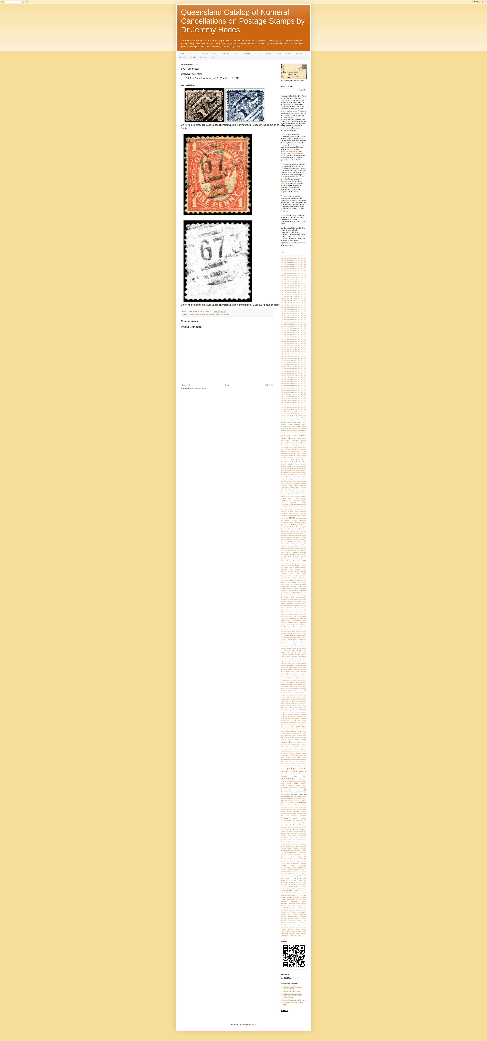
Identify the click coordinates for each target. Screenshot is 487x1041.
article (298, 426)
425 (302, 349)
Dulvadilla (295, 539)
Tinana (292, 861)
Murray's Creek (301, 716)
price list (285, 215)
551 (296, 379)
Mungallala (303, 712)
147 (296, 286)
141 (305, 283)
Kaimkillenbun (285, 629)
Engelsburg (295, 552)
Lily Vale (297, 652)
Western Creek (285, 912)
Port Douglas (299, 766)
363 (305, 335)
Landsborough (291, 648)
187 (282, 296)
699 (285, 411)
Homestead (302, 607)
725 (299, 413)
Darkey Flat (285, 527)
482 (305, 362)
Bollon (304, 453)
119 (293, 279)
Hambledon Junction (287, 599)
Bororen (303, 457)
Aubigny (283, 428)
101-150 (214, 53)
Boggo (299, 453)
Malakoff (303, 669)
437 (282, 354)
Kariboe (304, 631)
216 (288, 303)
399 (305, 343)
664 (287, 405)
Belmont (298, 442)
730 (302, 413)
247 (299, 309)
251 (285, 311)
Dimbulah (293, 531)
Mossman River (285, 695)
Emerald (300, 548)
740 (282, 415)
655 (293, 403)
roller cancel (291, 807)
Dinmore (303, 531)
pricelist (296, 774)
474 (282, 362)
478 (293, 362)
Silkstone (295, 818)
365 (285, 337)
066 (282, 268)
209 (293, 300)
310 (290, 324)
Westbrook (292, 910)
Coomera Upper (293, 511)
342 (302, 330)
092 (296, 273)
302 (293, 322)
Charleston (284, 489)
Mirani (300, 684)
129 (296, 281)
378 (296, 339)
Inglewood (289, 614)
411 (287, 347)
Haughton (290, 601)
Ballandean (302, 430)
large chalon (296, 650)
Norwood (283, 739)
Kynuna (296, 644)
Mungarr (296, 714)
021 (296, 258)
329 (293, 328)
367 (290, 337)
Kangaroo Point (301, 629)
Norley (299, 731)
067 (285, 268)
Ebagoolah (303, 544)
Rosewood (296, 809)
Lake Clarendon (291, 646)
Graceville (283, 590)
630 (287, 398)
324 (305, 326)
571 (299, 383)
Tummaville (303, 890)
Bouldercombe (285, 460)
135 (287, 283)
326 (285, 328)
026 (282, 260)
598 (299, 390)
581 (302, 386)
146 (293, 286)
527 (305, 373)
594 (287, 390)
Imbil (296, 612)
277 (282, 318)
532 (293, 375)
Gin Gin (283, 580)
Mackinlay (289, 667)
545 (305, 377)
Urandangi (289, 897)
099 (290, 275)
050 (290, 264)
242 (285, 309)
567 (287, 383)
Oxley (300, 749)
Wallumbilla (284, 903)
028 (287, 260)
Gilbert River (284, 578)
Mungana (283, 714)
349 (296, 332)
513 (290, 371)
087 (282, 273)
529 (285, 375)
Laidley (283, 646)
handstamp (303, 599)
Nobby (298, 729)
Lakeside (283, 648)
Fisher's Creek (285, 563)
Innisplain (300, 614)
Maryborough (290, 678)
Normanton (294, 733)
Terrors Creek (285, 850)
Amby (299, 422)
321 (296, 326)
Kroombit (283, 644)
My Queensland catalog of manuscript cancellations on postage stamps (292, 996)
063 (299, 266)
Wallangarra (294, 901)
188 (285, 296)
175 (299, 292)
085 (302, 271)
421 (290, 349)
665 (290, 405)
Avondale (296, 428)
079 (285, 271)
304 (299, 322)
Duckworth (296, 537)
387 (296, 341)
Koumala (303, 642)
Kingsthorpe (302, 639)
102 (299, 275)
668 (296, 405)
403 (290, 345)
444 (305, 354)
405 (296, 345)
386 (293, 341)
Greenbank (289, 592)
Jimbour (283, 624)
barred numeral (194, 314)
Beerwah (289, 442)
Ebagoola (295, 544)
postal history (289, 771)
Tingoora (303, 861)
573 (305, 383)
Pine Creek (284, 761)
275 (302, 315)
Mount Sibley (302, 703)
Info (189, 53)
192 (296, 296)
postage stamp (210, 314)
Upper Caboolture (286, 895)
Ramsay (298, 785)
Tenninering (302, 848)
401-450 (278, 53)
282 (296, 318)
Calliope (290, 479)
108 (291, 277)
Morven (297, 693)
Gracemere (303, 588)
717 (282, 413)
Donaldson (296, 533)
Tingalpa (297, 861)
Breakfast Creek (293, 464)
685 (282, 409)
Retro (304, 796)
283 (299, 318)
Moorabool (284, 693)
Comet (304, 502)
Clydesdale (284, 500)
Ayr (300, 428)
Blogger (252, 1025)
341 (299, 330)
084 (299, 271)
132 (305, 281)
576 (287, 386)
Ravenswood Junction (296, 790)
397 (299, 343)
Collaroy (303, 500)
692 (296, 409)
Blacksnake (294, 449)
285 (305, 318)
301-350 (257, 53)
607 (299, 392)
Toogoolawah (295, 863)
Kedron (289, 633)
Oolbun (299, 747)
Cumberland (302, 520)
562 (302, 381)
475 (285, 362)
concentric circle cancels (289, 507)
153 (287, 288)
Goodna (296, 584)
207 (287, 300)
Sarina (289, 813)
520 (285, 373)
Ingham (283, 614)
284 (302, 318)
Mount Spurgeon (286, 705)
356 (287, 335)
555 (282, 381)
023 (299, 258)
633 (296, 398)
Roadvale (303, 800)
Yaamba (283, 929)
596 (293, 390)
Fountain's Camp (287, 569)
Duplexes (296, 145)
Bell (294, 442)
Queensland (219, 314)
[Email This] (215, 311)
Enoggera (303, 552)
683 (302, 407)
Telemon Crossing (292, 848)
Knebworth (289, 642)
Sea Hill (293, 813)
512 (287, 371)
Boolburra (292, 455)
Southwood (284, 827)
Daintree (288, 524)
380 (302, 339)
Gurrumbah (295, 595)
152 (285, 288)
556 (285, 381)
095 (305, 273)
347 (290, 332)
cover (292, 518)
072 (299, 268)
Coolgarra (290, 509)
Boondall (283, 457)
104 (305, 275)
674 (285, 407)
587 (293, 388)
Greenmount (297, 592)
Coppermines (292, 515)
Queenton (284, 781)
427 (282, 351)
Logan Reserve (292, 658)
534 (299, 375)
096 (282, 275)
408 (305, 345)
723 (293, 413)
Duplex (289, 542)
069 (290, 268)
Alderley (303, 418)
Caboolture (297, 477)
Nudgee (296, 739)
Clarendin (297, 496)
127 (290, 281)
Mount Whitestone (290, 707)
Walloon (303, 901)
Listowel (303, 654)
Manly (288, 671)
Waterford (283, 905)
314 (302, 324)
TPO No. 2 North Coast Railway (296, 874)
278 (285, 318)
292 (299, 320)
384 (287, 341)
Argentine (283, 426)
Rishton (290, 800)
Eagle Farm (297, 541)
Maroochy (303, 675)
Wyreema (303, 927)
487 (293, 364)
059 (290, 266)
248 (302, 309)
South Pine (289, 825)
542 (296, 377)
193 (299, 296)
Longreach (290, 661)
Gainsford (283, 571)
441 (296, 354)
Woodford (283, 920)
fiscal (304, 561)
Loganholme (302, 658)
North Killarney (297, 735)
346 (287, 332)
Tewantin (299, 850)
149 (302, 286)
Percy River (298, 755)
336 (285, 330)
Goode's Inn (289, 584)
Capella (290, 485)
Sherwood (303, 815)
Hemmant (290, 603)
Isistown (299, 620)
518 (305, 371)
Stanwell (283, 835)
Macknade (296, 667)
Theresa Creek (286, 854)
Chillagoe (283, 494)
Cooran (291, 513)
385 (290, 341)
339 (293, 330)
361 (299, 335)
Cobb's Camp (292, 500)
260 (285, 313)
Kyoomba (303, 644)
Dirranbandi (284, 533)
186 (305, 294)
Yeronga (303, 933)
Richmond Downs (301, 798)
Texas (304, 850)
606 (296, 392)
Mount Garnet (297, 699)
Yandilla (297, 929)
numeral (202, 314)
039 (290, 262)
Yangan (283, 931)
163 (290, 290)
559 (293, 381)
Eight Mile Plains (300, 546)
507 (299, 369)
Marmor (297, 675)
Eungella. (296, 556)
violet (304, 899)
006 (296, 256)
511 (285, 371)
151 (282, 288)
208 (290, 300)
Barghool (303, 432)
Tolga (288, 863)
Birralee (300, 447)
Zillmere (299, 935)
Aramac (304, 424)
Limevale (291, 654)
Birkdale (295, 447)
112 (302, 277)
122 (302, 279)
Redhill (304, 792)
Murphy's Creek (291, 716)
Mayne (298, 678)
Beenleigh (284, 442)
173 (293, 292)
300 (287, 322)
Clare (292, 496)
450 (290, 356)
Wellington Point (301, 905)
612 (287, 394)
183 (296, 294)
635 (302, 398)
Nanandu (303, 718)
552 (299, 379)
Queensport (302, 779)
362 (302, 335)
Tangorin (295, 844)
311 (293, 324)
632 (293, 398)
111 (299, 277)
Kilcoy (282, 635)
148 (299, 286)
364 (282, 337)
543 (299, 377)
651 (290, 403)
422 (293, 349)
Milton (296, 684)
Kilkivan (287, 635)
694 (299, 409)
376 (290, 339)
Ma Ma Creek (295, 665)
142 (282, 286)
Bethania (283, 445)
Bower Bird (295, 462)
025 (305, 258)
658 (302, 403)
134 (285, 283)
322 (299, 326)
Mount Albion (294, 695)
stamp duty (302, 831)
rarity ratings (288, 196)
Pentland (292, 755)
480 (299, 362)
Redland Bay (285, 794)
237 (296, 307)
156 (296, 288)
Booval (297, 457)
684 (305, 407)
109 (294, 277)
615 (296, 394)
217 (291, 303)
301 (290, 322)
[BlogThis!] (217, 311)
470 (296, 360)
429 (287, 351)
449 (287, 356)
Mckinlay (283, 680)
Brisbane (283, 466)
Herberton (284, 605)
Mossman (303, 693)
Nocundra (293, 731)
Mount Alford (302, 695)
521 (287, 373)
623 (293, 396)
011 (305, 256)
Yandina (303, 929)
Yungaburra (293, 935)
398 (302, 343)
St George (300, 829)
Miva (300, 686)
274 (299, 315)
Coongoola (284, 513)
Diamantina (284, 529)
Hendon (297, 603)
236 (293, 307)
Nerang (299, 722)
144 (287, 286)
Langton (299, 648)
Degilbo (304, 527)
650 (287, 403)
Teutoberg (293, 850)
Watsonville (291, 905)
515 (296, 371)
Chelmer (283, 492)
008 (302, 256)
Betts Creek (290, 445)
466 (285, 360)
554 (305, 379)
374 (285, 339)
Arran (288, 426)
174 (296, 292)
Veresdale (303, 897)
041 (296, 262)
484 (285, 364)
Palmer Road (295, 751)
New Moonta (285, 727)
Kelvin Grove (297, 633)
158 (302, 288)
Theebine (303, 852)
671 (302, 405)
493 (285, 366)
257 (302, 311)
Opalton (283, 749)
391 (282, 343)
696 (305, 409)
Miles (297, 682)
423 (296, 349)
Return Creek (285, 798)
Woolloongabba (292, 922)
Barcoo (297, 432)
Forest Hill (284, 565)
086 (305, 271)
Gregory (303, 592)
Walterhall (292, 903)
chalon (297, 487)
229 (299, 305)
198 (287, 298)
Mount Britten (285, 697)
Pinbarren (303, 759)
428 (285, 351)
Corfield (304, 515)
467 (287, 360)
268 (282, 315)
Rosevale (289, 809)
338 (290, 330)
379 (299, 339)
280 (290, 318)
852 (293, 415)
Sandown (303, 811)
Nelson (294, 722)
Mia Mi (304, 680)
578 (293, 386)
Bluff (304, 451)
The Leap (297, 852)
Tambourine (289, 844)
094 (302, 273)
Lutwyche (283, 665)
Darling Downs (295, 527)
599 (302, 390)
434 (299, 351)
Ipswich (303, 616)
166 (299, 290)
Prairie (282, 774)
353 (305, 332)
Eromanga (284, 554)
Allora (298, 420)
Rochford (292, 803)
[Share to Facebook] (222, 311)
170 (285, 292)
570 (296, 383)
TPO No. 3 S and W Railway (294, 880)
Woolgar (283, 922)
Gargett (290, 571)
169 (282, 292)
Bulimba (303, 470)
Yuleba (287, 935)
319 (290, 326)
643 (296, 401)
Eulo (304, 554)
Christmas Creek (300, 494)
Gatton (297, 571)
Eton (291, 554)
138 (296, 283)
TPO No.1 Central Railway (289, 886)
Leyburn (283, 652)
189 (287, 296)
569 (293, 383)
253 (290, 311)
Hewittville (290, 605)
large (288, 650)
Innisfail (294, 614)
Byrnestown (289, 477)
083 (296, 271)
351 (299, 332)
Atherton (303, 426)
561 (299, 381)
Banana (283, 432)
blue (301, 451)
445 (282, 356)
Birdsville (289, 447)
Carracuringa (302, 485)
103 (302, 275)
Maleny (283, 671)
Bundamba (292, 472)
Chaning (303, 487)
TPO (304, 867)
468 (290, 360)
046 (305, 262)
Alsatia (294, 422)
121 (299, 279)
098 (287, 275)
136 (290, 283)
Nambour (297, 718)
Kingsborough (292, 639)
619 (282, 396)
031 (293, 260)
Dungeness (302, 539)
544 (302, 377)
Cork (287, 518)
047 (282, 264)
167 (302, 290)
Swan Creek (296, 839)
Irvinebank (293, 618)
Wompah (297, 918)
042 (299, 262)
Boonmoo (291, 457)
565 (282, 383)
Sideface (226, 314)
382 (282, 341)
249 (305, 309)
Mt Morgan (289, 710)
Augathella (289, 428)
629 (285, 398)
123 (305, 279)
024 (302, 258)
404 (293, 345)
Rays (292, 136)
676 (287, 407)
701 (290, 411)
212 (302, 300)
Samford (288, 811)
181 (290, 294)
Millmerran (284, 684)
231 (305, 305)
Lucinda (303, 663)
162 (287, 290)
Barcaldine (290, 432)
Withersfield (302, 916)
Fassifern (303, 559)
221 (305, 303)
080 (287, 271)
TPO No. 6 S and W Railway (297, 884)
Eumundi (283, 556)
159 (305, 288)
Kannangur (284, 631)
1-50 (196, 53)
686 (285, 409)
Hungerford (284, 612)
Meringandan (298, 680)
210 (296, 300)
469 (293, 360)
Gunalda (283, 595)
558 (290, 381)
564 (305, 381)
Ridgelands (284, 800)
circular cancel (285, 496)
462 (299, 358)
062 (296, 266)
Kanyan (298, 631)
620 (285, 396)
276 (305, 315)
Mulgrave (291, 712)
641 (290, 401)
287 (285, 320)
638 (282, 401)
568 (290, 383)
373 (282, 339)
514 (293, 371)
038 (287, 262)
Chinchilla (290, 494)
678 (293, 407)
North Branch (302, 733)
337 (287, 330)
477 (290, 362)
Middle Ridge (285, 682)
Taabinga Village (286, 842)
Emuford (287, 552)
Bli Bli (297, 451)
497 (296, 366)
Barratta (295, 435)
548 (287, 379)
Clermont (283, 498)
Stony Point (294, 837)
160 (282, 290)
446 (285, 356)
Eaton (289, 544)
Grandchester (293, 590)
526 (302, 373)
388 (299, 341)
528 (282, 375)
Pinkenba (283, 764)
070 (293, 268)
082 (293, 271)
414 (296, 347)
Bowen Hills (288, 462)
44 (290, 354)
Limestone (284, 654)
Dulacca (283, 539)
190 (290, 296)
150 (305, 286)
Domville (290, 533)
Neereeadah (288, 722)
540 (290, 377)
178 (282, 294)
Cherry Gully (297, 492)
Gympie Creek (290, 597)
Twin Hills (289, 893)
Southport (303, 825)
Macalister (303, 665)
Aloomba (283, 422)
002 (285, 256)
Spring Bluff (302, 827)
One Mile (283, 747)
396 (296, 343)
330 (296, 328)
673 (188, 314)
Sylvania (303, 839)
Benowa (303, 442)
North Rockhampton (290, 737)
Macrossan (303, 667)
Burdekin (283, 474)
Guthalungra (302, 595)
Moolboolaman (293, 690)
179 (285, 294)
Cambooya (303, 479)
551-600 (182, 58)
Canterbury (295, 483)
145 (290, 286)
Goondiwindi (302, 586)
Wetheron (283, 916)
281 (293, 318)
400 (282, 345)
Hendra (304, 603)
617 (302, 394)
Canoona (288, 483)
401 (285, 345)
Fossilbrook (303, 567)
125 (285, 281)
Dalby (293, 524)
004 (290, 256)
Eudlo (301, 554)
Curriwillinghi (297, 522)
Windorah (290, 916)
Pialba (304, 757)
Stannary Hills (285, 833)
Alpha (289, 422)
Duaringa (289, 537)
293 (302, 320)
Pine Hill (292, 761)
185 (302, 294)
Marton (283, 678)
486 (290, 364)
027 (285, 260)
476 (287, 362)
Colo (282, 502)
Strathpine (303, 837)
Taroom (288, 846)
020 (293, 258)
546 (282, 379)
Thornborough (285, 859)
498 (299, 366)
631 (290, 398)
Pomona (283, 766)
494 (287, 366)
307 (282, 324)
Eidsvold (290, 546)
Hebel (304, 601)
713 (305, 411)
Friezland (297, 569)
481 (302, 362)
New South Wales (298, 727)
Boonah (303, 455)
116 (287, 279)
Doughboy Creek (286, 535)
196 (282, 298)
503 (287, 369)
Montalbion (303, 688)
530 (287, 375)
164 (293, 290)
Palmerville (303, 751)
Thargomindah (289, 852)
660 (305, 403)
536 (305, 375)
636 (305, 398)
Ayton (287, 430)
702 (293, 411)
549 (290, 379)
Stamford (295, 831)
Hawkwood (298, 601)
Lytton (289, 665)
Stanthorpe (292, 833)
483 (282, 364)
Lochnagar (294, 656)
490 (302, 364)
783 (287, 415)
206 (285, 300)
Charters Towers (301, 489)
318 (287, 326)
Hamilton (296, 599)
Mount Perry (298, 701)
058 (287, 266)
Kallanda (292, 629)
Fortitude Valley (294, 567)
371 (302, 337)
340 (296, 330)
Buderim (287, 470)
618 (305, 394)
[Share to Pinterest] (224, 311)
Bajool (291, 430)
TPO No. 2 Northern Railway (289, 876)
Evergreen (303, 556)
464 (305, 358)
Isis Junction (288, 620)
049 (287, 264)
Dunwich (283, 541)
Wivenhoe (284, 918)
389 (302, 341)
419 (285, 349)
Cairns (304, 477)
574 (282, 386)
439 (288, 354)
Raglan (289, 783)
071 (296, 268)
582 (305, 386)
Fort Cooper (284, 567)
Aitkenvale (291, 418)
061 (293, 266)
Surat (289, 839)
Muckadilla (303, 710)
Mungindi (303, 714)
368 (293, 337)
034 (302, 260)
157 (299, 288)
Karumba (283, 633)
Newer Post (186, 385)
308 (285, 324)
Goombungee (285, 586)
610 (282, 394)
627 (305, 396)
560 (296, 381)
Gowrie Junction (292, 588)
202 (299, 298)
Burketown (295, 474)
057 (285, 266)
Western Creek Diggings (298, 912)
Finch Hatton (297, 561)
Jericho (296, 622)
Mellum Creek (290, 680)
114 (282, 279)
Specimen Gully (293, 827)
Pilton (292, 759)
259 (282, 313)
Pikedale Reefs (285, 759)
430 (290, 351)
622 (290, 396)
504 (290, 369)
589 (299, 388)
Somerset (299, 820)
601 (282, 392)
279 (287, 318)
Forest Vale (291, 565)
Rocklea (291, 805)
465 (282, 360)
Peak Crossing (285, 755)
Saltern (283, 811)
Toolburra (303, 863)
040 (293, 262)
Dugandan (303, 537)
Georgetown (284, 576)
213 (305, 300)
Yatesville (298, 931)
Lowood (298, 663)
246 (296, 309)
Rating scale (293, 787)
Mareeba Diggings (300, 673)
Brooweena (297, 468)
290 (293, 320)
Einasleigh (284, 548)
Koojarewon (296, 642)
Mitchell (286, 686)
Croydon (287, 520)
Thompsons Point (287, 857)
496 (293, 366)
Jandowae (290, 622)
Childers (303, 492)
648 (282, 403)
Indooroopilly (302, 612)
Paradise (291, 753)
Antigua (290, 424)
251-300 (246, 53)
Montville (283, 690)
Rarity (304, 785)
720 (287, 413)
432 (296, 351)
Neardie (304, 720)
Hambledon (302, 597)
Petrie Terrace (285, 757)
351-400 (267, 53)
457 (285, 358)
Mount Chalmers (296, 697)
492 (282, 366)
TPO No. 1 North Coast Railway (290, 869)
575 (285, 386)
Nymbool (299, 742)
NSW (290, 739)
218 (294, 303)
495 (290, 366)
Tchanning (303, 846)
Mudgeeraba (284, 712)
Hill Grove (303, 605)
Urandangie (296, 897)
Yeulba (283, 935)
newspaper (284, 729)
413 (293, 347)
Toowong (292, 865)
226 (290, 305)
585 (287, 388)
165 (296, 290)
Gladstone (293, 580)
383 (285, 341)
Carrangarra (284, 487)
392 (285, 343)
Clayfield (303, 496)
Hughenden (302, 610)
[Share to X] (219, 311)
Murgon (283, 716)
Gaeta (304, 569)
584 (285, 388)
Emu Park (300, 550)
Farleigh (298, 559)
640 (287, 401)
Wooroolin (292, 925)
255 (296, 311)
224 (287, 305)
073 (302, 268)
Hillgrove (283, 607)
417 (305, 347)
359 (293, 335)
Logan (300, 656)
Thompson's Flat (300, 854)
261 (287, 313)
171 (287, 292)
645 (299, 401)
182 (293, 294)
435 (302, 351)
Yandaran (290, 929)
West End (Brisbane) (287, 908)
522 (290, 373)
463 (302, 358)
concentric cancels (300, 504)
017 (290, 258)
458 (287, 358)
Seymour (294, 815)
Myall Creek (291, 718)
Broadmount (302, 466)
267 (305, 313)
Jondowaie (294, 627)
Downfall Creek (296, 535)
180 (287, 294)
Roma (304, 807)
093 (299, 273)
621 (287, 396)
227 (293, 305)
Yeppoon (297, 933)
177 (305, 292)
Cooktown (284, 509)
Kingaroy (283, 639)
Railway (296, 783)
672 (305, 405)
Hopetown (290, 610)
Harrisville (283, 601)
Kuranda (290, 644)
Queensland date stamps (291, 991)
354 (282, 335)
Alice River (293, 420)
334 (305, 328)
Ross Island (302, 809)
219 (297, 303)
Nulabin (304, 739)
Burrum (283, 477)
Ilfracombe (291, 612)
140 (302, 283)
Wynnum (297, 927)
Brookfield (284, 468)
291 (296, 320)
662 (285, 405)
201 (296, 298)
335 (282, 330)
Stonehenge (302, 835)
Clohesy (296, 498)
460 (293, 358)
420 (287, 349)
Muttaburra (284, 718)
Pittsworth (289, 764)
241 (282, 309)
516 (299, 371)
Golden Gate (296, 582)
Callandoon (284, 479)
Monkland (296, 688)
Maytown (303, 678)
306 (305, 322)
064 (302, 266)
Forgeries (284, 192)
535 (302, 375)
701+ (213, 58)
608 (302, 392)
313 (299, 324)
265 (299, 313)
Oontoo (304, 747)
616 (299, 394)
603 (287, 392)
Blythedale (284, 453)
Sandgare (296, 811)
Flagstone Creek (295, 563)
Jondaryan (287, 627)
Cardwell (295, 485)
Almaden (303, 420)
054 (302, 264)
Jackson (283, 622)
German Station (301, 576)
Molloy (304, 686)
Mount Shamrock (292, 703)
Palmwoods (284, 753)
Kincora (304, 637)
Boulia (293, 460)
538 (285, 377)
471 (299, 360)
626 (302, 396)
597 (296, 390)
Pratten (287, 774)
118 (290, 279)
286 (282, 320)
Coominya (303, 511)
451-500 (288, 53)
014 (285, 258)
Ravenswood (284, 790)
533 (296, 375)
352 (302, 332)
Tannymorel (302, 844)
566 (285, 383)
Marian (283, 675)
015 (287, 258)
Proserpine (303, 774)
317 (285, 326)
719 (285, 413)
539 (287, 377)
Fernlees (283, 561)
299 (285, 322)
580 (299, 386)
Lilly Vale (290, 652)
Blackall (287, 449)
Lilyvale (304, 652)
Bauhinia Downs (296, 438)
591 (305, 388)
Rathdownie (284, 787)
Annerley (283, 424)
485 (287, 364)
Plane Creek (302, 764)
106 (285, 277)
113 (305, 277)
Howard (296, 610)
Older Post (269, 385)
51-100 (205, 53)
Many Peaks (295, 671)
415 (299, 347)
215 (285, 303)
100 (293, 275)
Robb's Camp (285, 803)
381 (305, 339)
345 (285, 332)
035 (305, 260)
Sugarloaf (283, 839)
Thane (283, 852)
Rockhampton (301, 803)
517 (302, 371)
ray (305, 790)
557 (287, 381)
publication (284, 776)
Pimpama (297, 759)
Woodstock (292, 920)
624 (296, 396)
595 (290, 390)
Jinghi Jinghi (295, 624)
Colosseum (293, 502)
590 (302, 388)
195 (305, 296)
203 (302, 298)
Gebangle (284, 573)
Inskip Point (292, 616)
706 (296, 411)
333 (302, 328)
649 (285, 403)
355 (285, 335)
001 (282, 256)
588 (296, 388)
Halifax (297, 597)
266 (302, 313)
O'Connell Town (289, 744)
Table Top (295, 842)
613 (290, 394)
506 (296, 369)
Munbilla (296, 712)
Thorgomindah (302, 857)
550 (293, 379)
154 (290, 288)
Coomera (297, 509)
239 (302, 307)
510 (282, 371)
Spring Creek (285, 829)
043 (302, 262)
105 (282, 277)
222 (282, 305)
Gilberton (291, 578)
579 (296, 386)
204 (305, 298)
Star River (292, 835)
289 (290, 320)
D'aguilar (303, 522)
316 (282, 326)
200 (293, 298)
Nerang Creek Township (292, 725)
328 (290, 328)
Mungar (290, 714)
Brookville (290, 468)
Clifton (290, 498)
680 (296, 407)
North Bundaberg (286, 735)
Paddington (287, 751)
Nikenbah (292, 729)
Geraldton (292, 576)
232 (282, 307)
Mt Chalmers (300, 707)
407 (302, 345)
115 (285, 279)
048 (285, 264)
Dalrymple (298, 524)
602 (285, 392)
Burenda (289, 474)
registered (294, 794)
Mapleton (303, 671)
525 (299, 373)
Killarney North (285, 637)
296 (305, 320)
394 (290, 343)
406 (299, 345)
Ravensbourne (302, 787)
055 (305, 264)
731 (305, 413)
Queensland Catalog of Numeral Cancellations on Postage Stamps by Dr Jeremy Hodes (243, 21)
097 (285, 275)
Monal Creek (289, 688)
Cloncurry (303, 498)
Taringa (283, 846)
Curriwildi (290, 522)
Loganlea (283, 661)
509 (305, 369)
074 (305, 268)
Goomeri (293, 586)
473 (305, 360)
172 (290, 292)
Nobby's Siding (285, 731)
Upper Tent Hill (297, 895)
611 (285, 394)
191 (293, 296)
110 (296, 277)
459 (290, 358)
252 (287, 311)
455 (305, 356)
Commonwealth (287, 505)
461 (296, 358)
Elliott (296, 548)
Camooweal (284, 481)
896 (296, 415)
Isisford (295, 620)
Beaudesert (295, 440)
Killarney (303, 635)
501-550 (299, 53)
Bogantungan (292, 453)
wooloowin (303, 922)
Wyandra (291, 927)
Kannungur (291, 631)
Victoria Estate (285, 899)
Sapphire (283, 813)
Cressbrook (298, 518)
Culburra (294, 520)
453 (299, 356)
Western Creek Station (289, 914)
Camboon (296, 479)
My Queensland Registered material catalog (292, 988)
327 (287, 328)
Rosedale (283, 809)
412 (290, 347)
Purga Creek (299, 776)
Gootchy (283, 588)
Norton (304, 737)
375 (287, 339)
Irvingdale (300, 618)
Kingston (283, 642)
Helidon (283, 603)
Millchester (303, 682)
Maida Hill (296, 669)
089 (287, 273)
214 (282, 303)
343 (305, 330)
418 (282, 349)
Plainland (295, 764)
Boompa (298, 455)
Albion (297, 418)
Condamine (302, 507)
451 (293, 356)
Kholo (304, 633)
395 (293, 343)
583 (282, 388)
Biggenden (297, 445)
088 (285, 273)
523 (293, 373)
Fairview (293, 559)
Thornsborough (294, 859)
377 (293, 339)
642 (293, 401)
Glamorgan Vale (301, 580)
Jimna (288, 624)
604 (290, 392)
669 (299, 405)
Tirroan (283, 863)
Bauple (287, 440)
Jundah (300, 627)
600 (305, 390)
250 (282, 311)
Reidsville (299, 796)
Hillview (289, 607)
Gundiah (288, 595)
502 (285, 369)
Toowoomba (302, 865)
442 (299, 354)
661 (282, 405)
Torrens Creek (291, 867)
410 (285, 347)
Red (282, 792)
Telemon (283, 848)
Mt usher (296, 710)
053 (299, 264)
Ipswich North (285, 618)
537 (282, 377)
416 (302, 347)
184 (299, 294)
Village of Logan (296, 899)
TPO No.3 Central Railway (298, 888)
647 (305, 401)
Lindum (297, 654)
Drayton (304, 535)
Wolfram (290, 918)
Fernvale (289, 561)
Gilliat (304, 578)
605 (293, 392)
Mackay (283, 667)
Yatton (304, 931)
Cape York (284, 485)
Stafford (289, 831)
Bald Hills (296, 430)
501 (282, 369)
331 (299, 328)
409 (282, 347)
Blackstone (303, 449)
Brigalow (303, 464)
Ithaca (304, 620)
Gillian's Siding (298, 578)
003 (287, 256)
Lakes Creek (302, 646)
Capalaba (303, 483)
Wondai (304, 918)
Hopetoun (284, 610)
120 (296, 279)
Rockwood (298, 805)
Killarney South (296, 637)
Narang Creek (295, 720)
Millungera (290, 684)
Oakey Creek (302, 744)
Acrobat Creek (302, 415)
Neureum (303, 725)
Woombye (284, 925)
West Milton (284, 910)
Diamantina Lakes (293, 529)
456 (282, 358)
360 (296, 335)
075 (282, 271)
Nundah (293, 742)
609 (305, 392)
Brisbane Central (292, 466)
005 (293, 256)
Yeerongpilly (284, 933)
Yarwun (288, 931)
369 (296, 337)
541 (293, 377)
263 (293, 313)
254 (293, 311)
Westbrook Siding (300, 910)
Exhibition (287, 559)
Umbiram (295, 893)
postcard (302, 772)
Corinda (283, 518)
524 (296, 373)
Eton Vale (296, 554)
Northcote (299, 737)
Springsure (293, 829)
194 (302, 296)
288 (287, 320)
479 (296, 362)
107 (288, 277)
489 (299, 364)
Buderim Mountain (295, 470)
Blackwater (284, 451)
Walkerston (284, 901)
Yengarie (291, 933)
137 (293, 283)
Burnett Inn (302, 474)
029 (290, 260)
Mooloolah (303, 690)
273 (296, 315)
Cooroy (296, 513)
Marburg (283, 673)
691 (293, 409)
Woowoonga (284, 927)
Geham (291, 573)
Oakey (296, 744)
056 (282, 266)
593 (285, 390)
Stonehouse (284, 837)
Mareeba (289, 673)
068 (287, 268)
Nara (288, 720)
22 (299, 303)
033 (299, 260)
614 (293, 394)
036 (282, 262)
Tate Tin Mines (295, 846)
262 (290, 313)
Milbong (292, 682)
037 (285, 262)
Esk (288, 554)
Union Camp (302, 893)
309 (287, 324)
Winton (296, 916)
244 (290, 309)
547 (285, 379)
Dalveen (303, 524)
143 (285, 286)
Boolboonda (284, 455)
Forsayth (303, 565)
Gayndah (303, 571)
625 (299, 396)
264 (296, 313)
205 (282, 300)
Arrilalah (293, 426)
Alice (288, 420)
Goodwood (303, 584)
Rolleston (299, 807)
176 (302, 292)
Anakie (304, 422)
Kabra (304, 627)
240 (305, 307)
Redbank (292, 792)
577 (290, 386)
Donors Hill (303, 533)
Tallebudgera (302, 842)
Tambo (283, 844)
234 (287, 307)
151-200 (225, 53)
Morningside (291, 693)
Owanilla (295, 749)
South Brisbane (292, 822)
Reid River (293, 796)
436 (305, 351)
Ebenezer (283, 546)
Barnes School (286, 435)
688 (287, 409)
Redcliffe (298, 792)
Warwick (303, 903)
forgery (297, 565)
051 (293, 264)
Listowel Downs (285, 656)
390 (305, 341)
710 (299, 411)
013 (282, 258)
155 (293, 288)
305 (302, 322)
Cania (298, 481)
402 (287, 345)
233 (285, 307)
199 (290, 298)
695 (302, 409)
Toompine (283, 865)
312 (296, 324)
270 (287, 315)
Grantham (303, 590)
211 (299, 300)
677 (290, 407)
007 (299, 256)
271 (290, 315)
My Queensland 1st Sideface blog (294, 1000)
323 (302, 326)
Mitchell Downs (293, 686)
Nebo (282, 722)
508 (302, 369)
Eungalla (289, 556)
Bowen (298, 460)
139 (299, 283)
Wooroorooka (302, 925)
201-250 (235, 53)
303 (296, 322)
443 (302, 354)
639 (285, 401)
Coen (299, 500)
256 (299, 311)
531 (290, 375)
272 (293, 315)
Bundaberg (284, 472)
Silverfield (303, 818)
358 (290, 335)
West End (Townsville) (299, 908)
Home (181, 53)
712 (302, 411)
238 (299, 307)
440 (293, 354)
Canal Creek (292, 481)
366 (287, 337)
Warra (298, 903)
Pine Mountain (301, 761)
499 (302, 366)
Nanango (283, 720)
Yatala (293, 931)
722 (290, 413)
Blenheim (291, 451)
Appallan (297, 424)
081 (290, 271)
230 (302, 305)
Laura (304, 650)
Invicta (299, 616)
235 (290, 307)
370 (299, 337)
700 (287, 411)
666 (293, 405)
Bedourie (303, 440)
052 (296, 264)
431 (293, 351)
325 (282, 328)
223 (285, 305)
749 (285, 415)
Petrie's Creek (296, 757)
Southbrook (296, 825)
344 (282, 332)
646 (302, 401)
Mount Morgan (290, 701)
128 (293, 281)
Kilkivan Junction (295, 635)
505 (293, 369)
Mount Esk (288, 699)
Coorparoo (303, 513)
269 (285, 315)
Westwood (303, 914)
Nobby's (303, 729)
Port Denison (290, 766)
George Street (301, 573)
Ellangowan (290, 548)
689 (290, 409)
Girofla (288, 580)
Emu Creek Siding (290, 550)
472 (302, 360)
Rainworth (290, 785)
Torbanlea (284, 867)
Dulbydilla (289, 539)
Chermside (289, 492)
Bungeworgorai (301, 472)
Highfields (296, 605)
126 (287, 281)
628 (282, 398)
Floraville (303, 563)
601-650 (193, 58)
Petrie (304, 755)
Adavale (283, 418)
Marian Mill (289, 675)
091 (293, 273)
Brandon (283, 464)
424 (299, 349)
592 (282, 390)
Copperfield (284, 515)
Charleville (291, 489)
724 (296, 413)
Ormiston (289, 749)
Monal (282, 688)
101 (296, 275)
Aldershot (283, 420)
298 (282, 322)
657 (299, 403)
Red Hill (286, 792)
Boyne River (302, 462)
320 (293, 326)
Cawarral (291, 487)
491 (305, 364)
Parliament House (300, 753)
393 (287, 343)
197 (285, 298)
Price (292, 774)
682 (299, 407)
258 (305, 311)
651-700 (203, 58)
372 (305, 337)
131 (302, 281)
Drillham (283, 537)
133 (282, 283)
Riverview (296, 800)
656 (296, 403)
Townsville (299, 867)
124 (282, 281)
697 (282, 411)
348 (293, 332)
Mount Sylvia (297, 705)
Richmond (292, 798)
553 (302, 379)
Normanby (287, 733)
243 (287, 309)
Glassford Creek (286, 582)
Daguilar (283, 524)
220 (302, 303)
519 (282, 373)
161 (285, 290)
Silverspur (283, 820)
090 (290, 273)
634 (299, 398)
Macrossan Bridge (286, 669)
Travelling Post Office (289, 891)
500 (305, 366)
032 (296, 260)
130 (299, 281)
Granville (283, 592)
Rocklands (284, 805)
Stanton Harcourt (301, 833)
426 (305, 349)
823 (290, 415)
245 (293, 309)
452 (296, 356)
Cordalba (298, 515)
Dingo (298, 531)
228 (296, 305)
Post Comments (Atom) (198, 389)
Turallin (283, 893)
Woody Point (301, 920)
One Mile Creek (291, 747)
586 (290, 388)
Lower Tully (291, 663)
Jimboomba (302, 622)
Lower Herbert (298, 661)
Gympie (283, 597)
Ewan (282, 559)
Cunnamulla (284, 522)
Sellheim (299, 813)
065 (305, 266)
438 (285, 354)
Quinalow (290, 781)
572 (302, 383)
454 (302, 356)
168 (305, 290)
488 (296, 364)
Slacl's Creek (291, 820)
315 (305, 324)
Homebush (295, 607)
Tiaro (286, 861)
